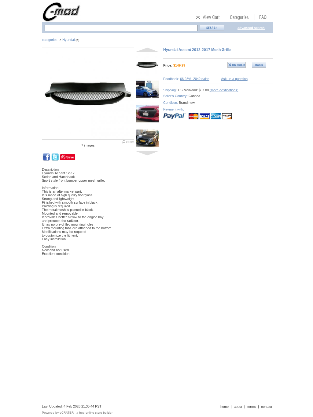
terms (251, 406)
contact (266, 406)
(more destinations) (224, 90)
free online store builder (95, 412)
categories (49, 40)
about (238, 406)
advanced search (251, 28)
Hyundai (68, 40)
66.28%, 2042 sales (194, 79)
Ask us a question (234, 79)
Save (70, 157)
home (224, 406)
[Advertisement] (153, 281)
